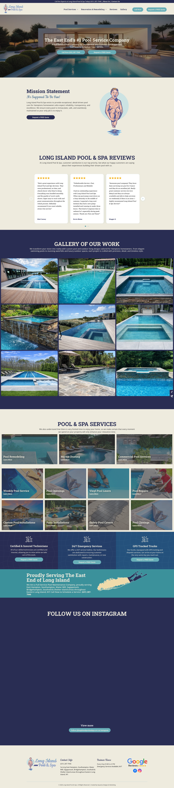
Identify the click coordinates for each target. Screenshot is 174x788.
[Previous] (31, 199)
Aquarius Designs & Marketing (107, 785)
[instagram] (140, 771)
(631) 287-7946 (65, 764)
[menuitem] (71, 9)
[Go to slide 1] (85, 226)
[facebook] (135, 771)
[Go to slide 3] (88, 226)
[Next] (143, 199)
